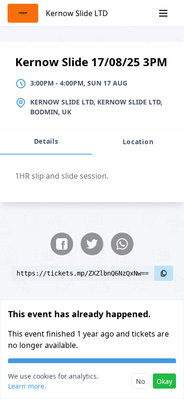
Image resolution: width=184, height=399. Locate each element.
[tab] (46, 142)
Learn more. (27, 386)
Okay (164, 381)
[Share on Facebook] (61, 244)
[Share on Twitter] (92, 244)
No (140, 381)
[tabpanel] (92, 178)
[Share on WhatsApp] (122, 244)
